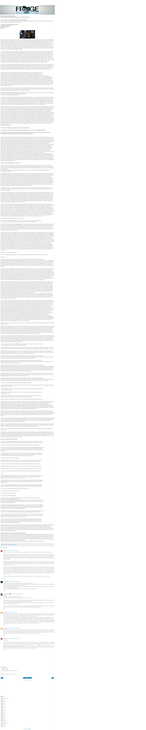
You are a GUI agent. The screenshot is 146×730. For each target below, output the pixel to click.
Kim (3, 709)
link (1, 671)
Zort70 (3, 718)
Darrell (3, 699)
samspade (4, 726)
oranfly (3, 724)
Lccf (4, 612)
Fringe (3, 706)
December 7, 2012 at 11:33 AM (11, 612)
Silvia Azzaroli (6, 581)
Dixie (3, 704)
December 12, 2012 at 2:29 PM (13, 638)
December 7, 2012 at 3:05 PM (13, 628)
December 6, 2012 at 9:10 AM (16, 593)
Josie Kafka (4, 707)
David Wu (4, 701)
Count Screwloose (5, 698)
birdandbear (4, 720)
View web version (27, 680)
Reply (4, 577)
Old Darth (4, 710)
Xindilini (3, 716)
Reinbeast (5, 550)
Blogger (29, 728)
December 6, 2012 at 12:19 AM (13, 550)
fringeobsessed (6, 593)
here (26, 93)
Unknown (4, 712)
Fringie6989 (5, 628)
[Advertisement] (27, 3)
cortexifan (4, 721)
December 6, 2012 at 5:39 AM (14, 581)
